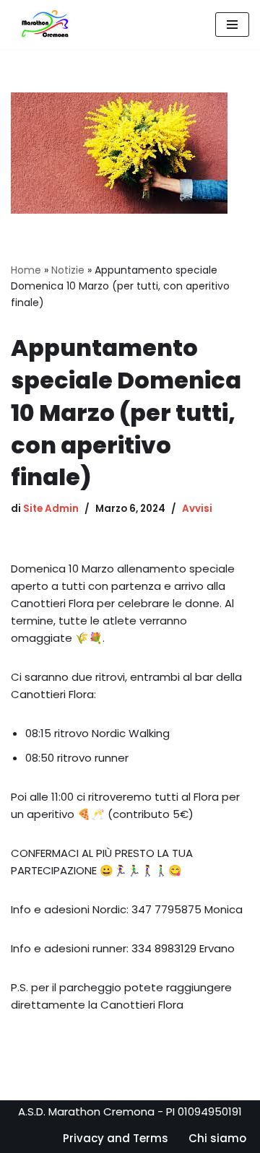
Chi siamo (217, 1138)
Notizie (67, 270)
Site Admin (51, 508)
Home (26, 270)
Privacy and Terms (115, 1138)
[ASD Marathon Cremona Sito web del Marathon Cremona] (48, 24)
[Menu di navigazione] (232, 24)
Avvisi (197, 508)
